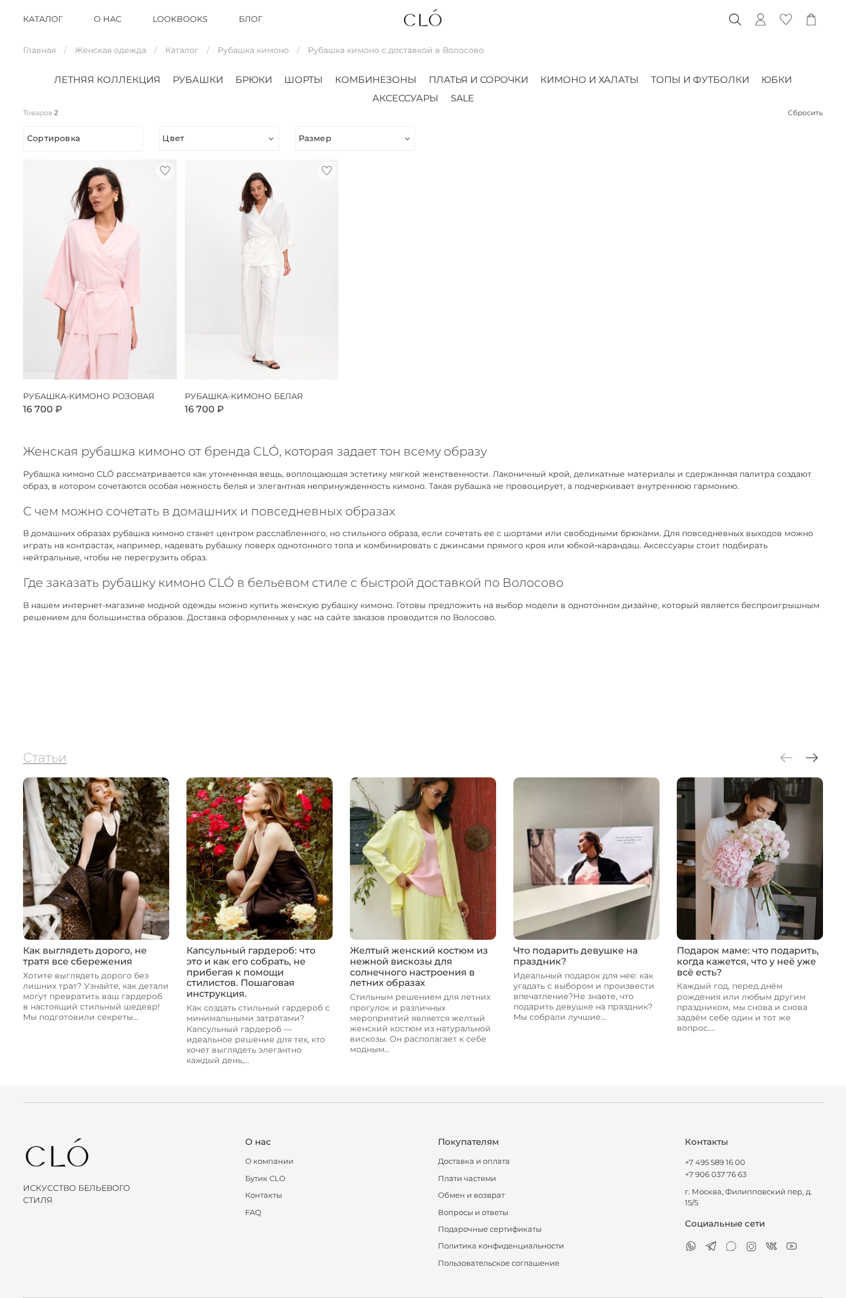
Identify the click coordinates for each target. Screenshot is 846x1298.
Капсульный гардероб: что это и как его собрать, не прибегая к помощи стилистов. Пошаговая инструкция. (250, 972)
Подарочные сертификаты (490, 1229)
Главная (39, 50)
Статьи (45, 757)
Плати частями (467, 1178)
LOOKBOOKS (180, 19)
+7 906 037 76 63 (715, 1174)
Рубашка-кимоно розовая (88, 396)
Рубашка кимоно (253, 50)
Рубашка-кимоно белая (244, 396)
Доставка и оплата (474, 1161)
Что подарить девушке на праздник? (575, 956)
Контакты (263, 1195)
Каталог (182, 50)
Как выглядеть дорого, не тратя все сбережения (85, 956)
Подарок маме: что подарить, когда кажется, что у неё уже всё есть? (748, 961)
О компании (269, 1161)
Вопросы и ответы (473, 1212)
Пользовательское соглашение (498, 1263)
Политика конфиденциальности (501, 1246)
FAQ (253, 1212)
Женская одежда (110, 50)
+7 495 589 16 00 (715, 1162)
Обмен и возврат (471, 1195)
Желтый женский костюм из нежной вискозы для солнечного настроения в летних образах (419, 967)
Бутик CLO (265, 1178)
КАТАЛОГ (43, 19)
